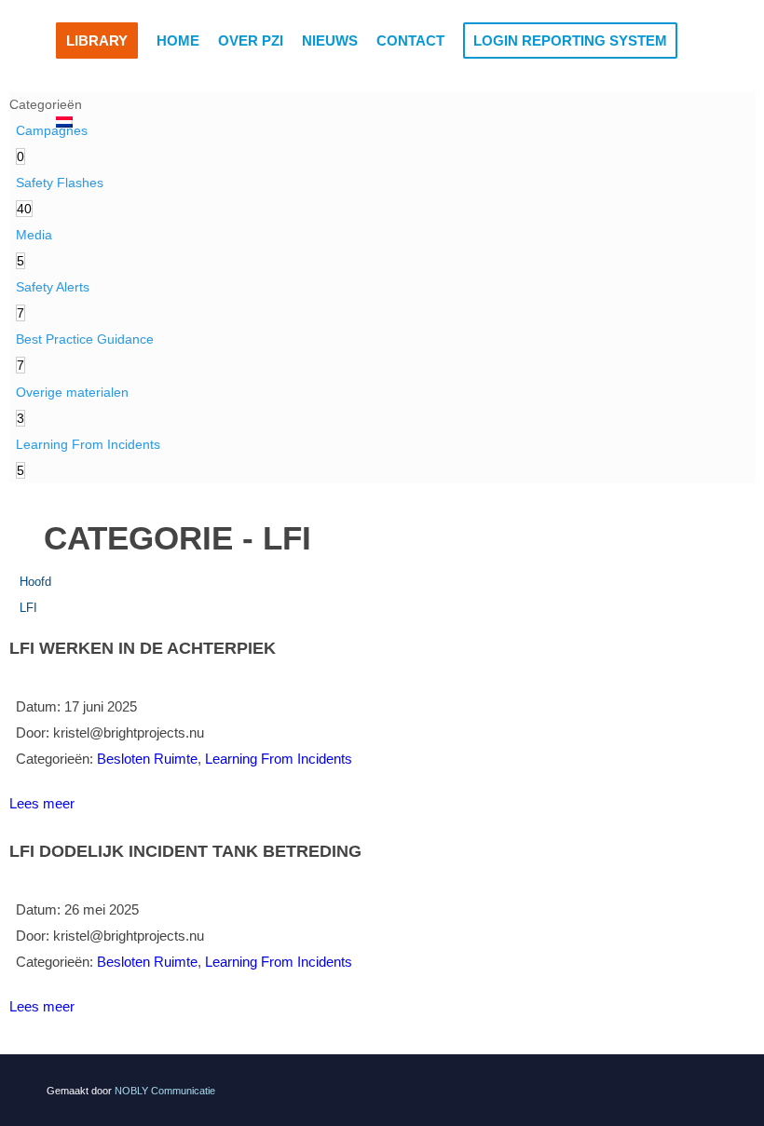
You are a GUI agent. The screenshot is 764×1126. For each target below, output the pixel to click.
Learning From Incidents (278, 758)
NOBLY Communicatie (165, 1090)
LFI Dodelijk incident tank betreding (185, 851)
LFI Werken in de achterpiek (142, 648)
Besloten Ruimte (147, 758)
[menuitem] (97, 41)
